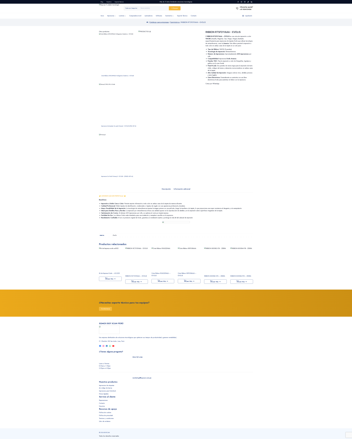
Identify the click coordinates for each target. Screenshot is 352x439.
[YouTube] (244, 1)
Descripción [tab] (166, 189)
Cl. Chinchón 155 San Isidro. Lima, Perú (111, 341)
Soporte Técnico (119, 2)
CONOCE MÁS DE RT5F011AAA (112, 196)
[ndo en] (147, 22)
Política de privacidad (106, 415)
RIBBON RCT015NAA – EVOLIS (136, 276)
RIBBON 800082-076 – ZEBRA (214, 276)
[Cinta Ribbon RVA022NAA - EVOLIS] (163, 258)
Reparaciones (103, 400)
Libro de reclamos (104, 421)
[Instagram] (241, 1)
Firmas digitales (104, 394)
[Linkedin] (251, 1)
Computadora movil (135, 16)
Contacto (193, 16)
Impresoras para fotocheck (107, 391)
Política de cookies (105, 412)
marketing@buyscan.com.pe (142, 378)
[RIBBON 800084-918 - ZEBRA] (241, 260)
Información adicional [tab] (182, 189)
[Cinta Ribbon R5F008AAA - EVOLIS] (189, 258)
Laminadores (149, 16)
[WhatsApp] (110, 346)
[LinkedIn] (107, 346)
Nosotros (109, 2)
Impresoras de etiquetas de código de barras (106, 386)
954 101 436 (137, 357)
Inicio (102, 16)
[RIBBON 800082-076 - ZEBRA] (215, 260)
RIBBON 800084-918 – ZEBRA (240, 276)
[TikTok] (248, 1)
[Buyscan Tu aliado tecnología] (110, 8)
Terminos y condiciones (106, 418)
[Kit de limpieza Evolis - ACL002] (110, 258)
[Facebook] (238, 1)
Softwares (159, 16)
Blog (102, 2)
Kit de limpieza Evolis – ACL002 (109, 273)
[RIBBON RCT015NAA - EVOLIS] (136, 260)
